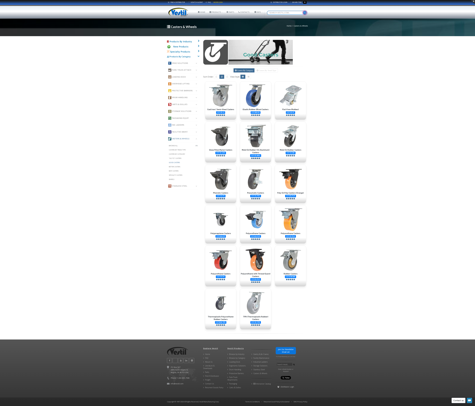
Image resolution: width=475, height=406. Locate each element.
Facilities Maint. (179, 132)
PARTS (231, 12)
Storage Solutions (181, 111)
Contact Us (209, 383)
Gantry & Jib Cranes (261, 354)
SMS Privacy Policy (300, 402)
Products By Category (180, 56)
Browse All (183, 146)
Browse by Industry (236, 354)
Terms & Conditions (252, 402)
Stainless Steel (179, 186)
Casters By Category (245, 70)
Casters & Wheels (180, 138)
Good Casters (174, 162)
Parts (207, 372)
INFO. (258, 12)
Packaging (233, 383)
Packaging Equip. (180, 118)
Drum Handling (179, 97)
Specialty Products (179, 51)
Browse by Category (237, 358)
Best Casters (173, 171)
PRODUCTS (216, 12)
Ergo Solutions (179, 63)
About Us (209, 362)
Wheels (171, 179)
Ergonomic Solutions (237, 366)
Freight (207, 380)
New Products (180, 46)
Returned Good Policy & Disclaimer (277, 402)
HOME (202, 12)
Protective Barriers (182, 90)
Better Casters (174, 167)
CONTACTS (244, 12)
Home (207, 354)
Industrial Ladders (260, 362)
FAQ (209, 2)
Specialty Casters (175, 175)
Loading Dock (178, 77)
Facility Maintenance (261, 358)
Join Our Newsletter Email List (286, 350)
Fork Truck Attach (181, 70)
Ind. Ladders (177, 125)
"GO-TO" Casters (175, 158)
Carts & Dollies (179, 104)
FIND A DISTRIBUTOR (177, 2)
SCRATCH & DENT (196, 2)
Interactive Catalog (263, 384)
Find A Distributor (212, 376)
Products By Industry (180, 41)
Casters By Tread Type (267, 70)
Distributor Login (280, 2)
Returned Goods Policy (214, 387)
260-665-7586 (297, 2)
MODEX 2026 (218, 2)
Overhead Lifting (180, 83)
